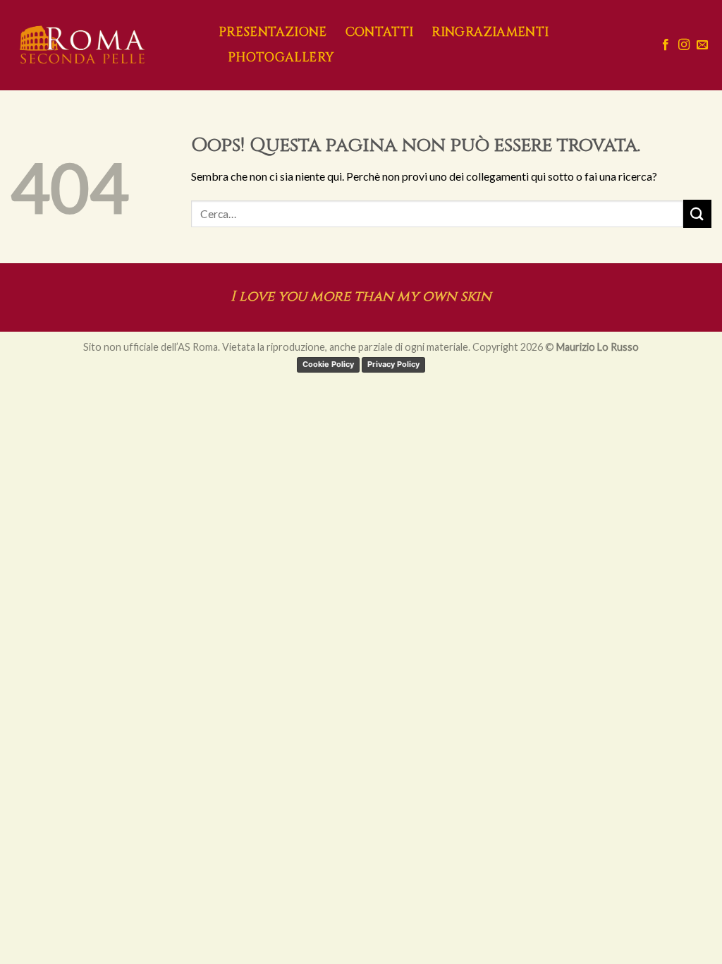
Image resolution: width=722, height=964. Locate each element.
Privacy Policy (393, 364)
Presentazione (273, 32)
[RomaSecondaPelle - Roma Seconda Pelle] (104, 45)
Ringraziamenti (490, 32)
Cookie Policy (328, 364)
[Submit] (697, 213)
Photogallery (281, 57)
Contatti (379, 32)
